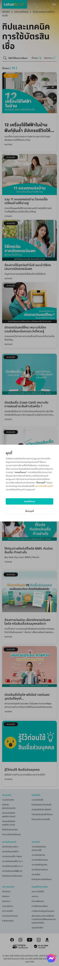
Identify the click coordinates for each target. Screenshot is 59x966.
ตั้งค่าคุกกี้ (29, 511)
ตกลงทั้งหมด (29, 501)
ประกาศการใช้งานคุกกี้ (44, 486)
